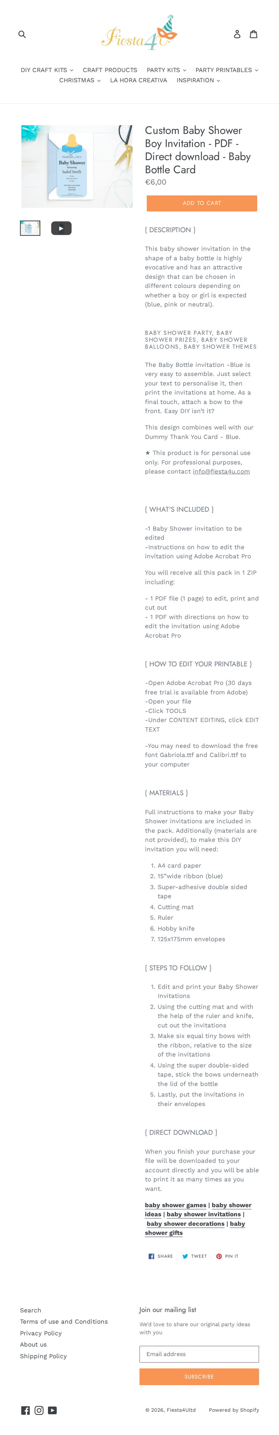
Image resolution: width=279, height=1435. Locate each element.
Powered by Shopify (234, 1410)
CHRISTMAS (78, 80)
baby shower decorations (186, 1223)
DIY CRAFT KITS (45, 70)
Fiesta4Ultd (181, 1410)
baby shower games (175, 1205)
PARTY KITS (164, 70)
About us (33, 1344)
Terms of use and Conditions (64, 1321)
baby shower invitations (204, 1214)
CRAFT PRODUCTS (110, 70)
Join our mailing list (168, 1310)
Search (30, 1310)
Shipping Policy (43, 1356)
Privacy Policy (41, 1333)
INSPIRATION (196, 80)
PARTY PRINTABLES (224, 70)
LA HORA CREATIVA (138, 80)
